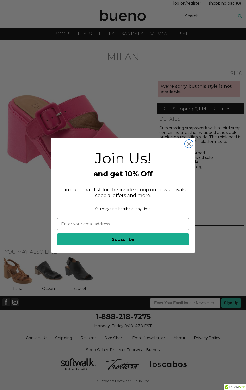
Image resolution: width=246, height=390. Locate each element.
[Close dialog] (189, 144)
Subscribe (123, 239)
